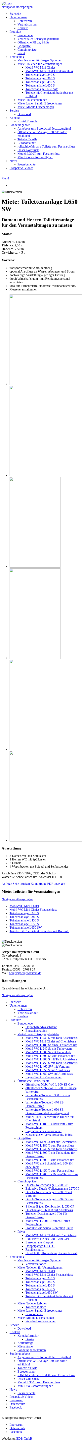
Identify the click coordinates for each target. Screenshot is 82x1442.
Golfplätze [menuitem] (24, 46)
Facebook (16, 1431)
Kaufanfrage (38, 883)
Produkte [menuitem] (15, 31)
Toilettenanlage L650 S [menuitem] (40, 85)
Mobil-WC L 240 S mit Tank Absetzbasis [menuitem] (51, 1037)
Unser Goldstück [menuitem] (28, 150)
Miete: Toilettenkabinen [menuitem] (32, 99)
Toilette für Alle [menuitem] (27, 139)
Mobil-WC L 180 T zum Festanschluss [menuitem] (49, 1145)
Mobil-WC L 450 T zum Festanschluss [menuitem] (49, 1170)
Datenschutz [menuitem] (17, 1404)
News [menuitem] (13, 160)
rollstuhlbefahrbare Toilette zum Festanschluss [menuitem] (46, 146)
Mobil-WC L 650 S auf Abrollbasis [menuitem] (47, 1070)
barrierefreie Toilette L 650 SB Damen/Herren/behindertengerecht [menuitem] (47, 1111)
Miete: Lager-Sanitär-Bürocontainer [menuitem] (40, 103)
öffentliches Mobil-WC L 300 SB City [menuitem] (49, 1084)
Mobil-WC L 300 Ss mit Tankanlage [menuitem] (48, 1052)
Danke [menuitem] (29, 1339)
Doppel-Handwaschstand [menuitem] (41, 1027)
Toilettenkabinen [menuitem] (35, 1307)
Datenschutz (17, 1428)
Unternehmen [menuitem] (18, 17)
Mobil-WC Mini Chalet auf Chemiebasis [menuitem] (50, 1041)
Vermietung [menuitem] (17, 56)
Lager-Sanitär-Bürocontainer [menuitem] (43, 1077)
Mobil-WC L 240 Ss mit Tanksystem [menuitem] (48, 1048)
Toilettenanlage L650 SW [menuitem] (41, 89)
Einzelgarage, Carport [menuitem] (39, 1242)
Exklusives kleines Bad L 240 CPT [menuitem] (47, 1238)
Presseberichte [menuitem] (26, 164)
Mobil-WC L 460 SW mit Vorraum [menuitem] (47, 1066)
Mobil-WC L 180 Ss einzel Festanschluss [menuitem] (51, 1045)
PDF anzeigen (56, 883)
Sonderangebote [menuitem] (20, 125)
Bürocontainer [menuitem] (26, 143)
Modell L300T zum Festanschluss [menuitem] (39, 153)
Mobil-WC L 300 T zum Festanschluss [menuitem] (49, 1159)
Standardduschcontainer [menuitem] (40, 1321)
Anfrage (7, 883)
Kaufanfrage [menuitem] (25, 1343)
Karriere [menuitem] (23, 28)
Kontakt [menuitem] (15, 117)
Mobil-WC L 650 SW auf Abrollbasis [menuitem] (49, 1073)
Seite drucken (21, 883)
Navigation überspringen (17, 7)
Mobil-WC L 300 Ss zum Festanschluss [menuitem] (50, 1055)
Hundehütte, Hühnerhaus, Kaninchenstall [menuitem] (51, 1253)
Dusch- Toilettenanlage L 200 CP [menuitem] (46, 1185)
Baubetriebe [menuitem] (25, 35)
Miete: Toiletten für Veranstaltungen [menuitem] (40, 64)
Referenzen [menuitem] (25, 21)
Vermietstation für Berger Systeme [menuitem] (39, 60)
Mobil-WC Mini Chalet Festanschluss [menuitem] (49, 71)
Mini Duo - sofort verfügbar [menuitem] (35, 157)
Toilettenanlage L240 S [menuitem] (40, 74)
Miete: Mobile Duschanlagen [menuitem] (36, 107)
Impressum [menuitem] (16, 1400)
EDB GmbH (24, 1438)
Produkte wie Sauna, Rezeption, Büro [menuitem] (49, 1228)
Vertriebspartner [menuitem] (27, 24)
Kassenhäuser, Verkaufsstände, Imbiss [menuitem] (49, 1134)
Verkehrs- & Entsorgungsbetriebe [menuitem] (38, 38)
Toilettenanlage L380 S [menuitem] (40, 78)
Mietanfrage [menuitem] (25, 1346)
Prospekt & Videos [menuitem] (21, 168)
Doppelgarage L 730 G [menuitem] (40, 1246)
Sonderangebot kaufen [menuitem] (32, 1350)
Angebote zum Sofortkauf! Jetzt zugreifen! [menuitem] (44, 128)
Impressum (16, 1424)
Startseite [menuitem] (15, 13)
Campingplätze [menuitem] (27, 49)
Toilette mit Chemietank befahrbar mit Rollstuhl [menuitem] (39, 931)
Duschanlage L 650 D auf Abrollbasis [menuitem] (49, 1210)
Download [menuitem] (24, 114)
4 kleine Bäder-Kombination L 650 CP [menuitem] (49, 1206)
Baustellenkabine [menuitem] (36, 1030)
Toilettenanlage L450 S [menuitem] (40, 82)
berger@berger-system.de (25, 973)
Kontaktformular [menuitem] (28, 121)
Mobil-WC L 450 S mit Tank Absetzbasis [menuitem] (51, 1063)
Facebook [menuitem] (16, 1407)
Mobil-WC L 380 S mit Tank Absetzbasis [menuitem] (51, 1059)
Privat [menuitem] (21, 53)
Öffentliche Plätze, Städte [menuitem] (33, 42)
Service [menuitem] (14, 110)
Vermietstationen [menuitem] (35, 1264)
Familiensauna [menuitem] (34, 1249)
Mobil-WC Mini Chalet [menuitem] (40, 67)
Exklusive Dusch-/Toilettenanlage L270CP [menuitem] (52, 1188)
